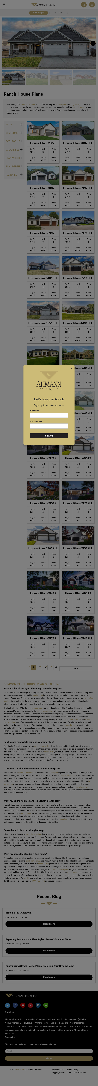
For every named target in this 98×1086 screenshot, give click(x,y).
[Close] (71, 368)
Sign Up (49, 436)
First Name (34, 411)
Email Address (36, 421)
